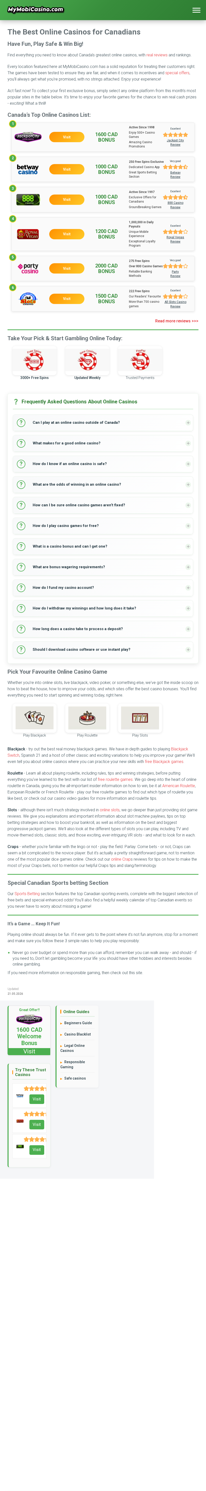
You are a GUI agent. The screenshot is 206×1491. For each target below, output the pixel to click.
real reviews (157, 55)
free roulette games (115, 779)
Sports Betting (27, 893)
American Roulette (178, 785)
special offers (177, 72)
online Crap (121, 859)
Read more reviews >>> (176, 321)
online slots (110, 810)
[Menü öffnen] (196, 10)
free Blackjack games (164, 761)
